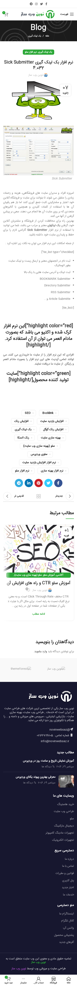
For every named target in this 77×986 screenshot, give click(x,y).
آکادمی (59, 575)
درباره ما (69, 859)
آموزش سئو (49, 575)
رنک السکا (23, 437)
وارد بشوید (40, 651)
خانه (47, 36)
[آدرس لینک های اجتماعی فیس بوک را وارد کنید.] (46, 4)
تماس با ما (68, 866)
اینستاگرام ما (66, 913)
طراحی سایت (58, 968)
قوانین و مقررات (64, 873)
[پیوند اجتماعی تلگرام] (31, 4)
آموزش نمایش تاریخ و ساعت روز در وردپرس (48, 760)
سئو (72, 818)
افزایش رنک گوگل (53, 429)
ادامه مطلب (38, 614)
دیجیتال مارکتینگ (64, 825)
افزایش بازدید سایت (52, 421)
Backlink (47, 413)
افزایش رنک (21, 421)
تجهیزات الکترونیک (63, 840)
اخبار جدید (68, 887)
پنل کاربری (68, 880)
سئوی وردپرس (39, 454)
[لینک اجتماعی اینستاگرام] (36, 4)
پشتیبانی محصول (64, 935)
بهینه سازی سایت (51, 437)
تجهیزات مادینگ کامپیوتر (60, 832)
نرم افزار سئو (31, 52)
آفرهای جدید (66, 942)
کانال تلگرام (67, 920)
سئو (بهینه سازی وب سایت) (39, 446)
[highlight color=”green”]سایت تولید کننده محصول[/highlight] (39, 377)
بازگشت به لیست (38, 496)
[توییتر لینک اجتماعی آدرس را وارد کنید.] (41, 4)
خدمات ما (68, 894)
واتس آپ (68, 928)
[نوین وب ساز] (56, 668)
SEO (28, 413)
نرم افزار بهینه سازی (52, 470)
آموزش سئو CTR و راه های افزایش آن (38, 583)
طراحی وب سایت (64, 811)
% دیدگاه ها (48, 767)
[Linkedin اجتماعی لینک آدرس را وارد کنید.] (29, 483)
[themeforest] (20, 668)
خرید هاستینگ (65, 804)
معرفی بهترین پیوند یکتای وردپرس (35, 777)
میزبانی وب (40, 968)
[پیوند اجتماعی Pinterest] (38, 483)
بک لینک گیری (34, 36)
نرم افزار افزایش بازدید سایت (39, 462)
